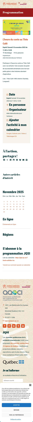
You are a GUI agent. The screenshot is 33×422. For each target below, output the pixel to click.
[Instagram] (9, 326)
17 (7, 206)
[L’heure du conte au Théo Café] (16, 27)
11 (10, 204)
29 (23, 209)
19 (13, 206)
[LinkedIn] (14, 326)
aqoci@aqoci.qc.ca (12, 321)
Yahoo (24, 133)
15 (23, 204)
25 (10, 209)
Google (9, 133)
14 (20, 204)
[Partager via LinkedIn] (10, 160)
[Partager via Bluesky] (20, 160)
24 (7, 209)
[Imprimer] (26, 160)
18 (10, 206)
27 (17, 209)
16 (4, 206)
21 (20, 206)
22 (23, 206)
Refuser (16, 410)
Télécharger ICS (12, 136)
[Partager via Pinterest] (17, 160)
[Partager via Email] (23, 160)
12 (13, 204)
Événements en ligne (9, 224)
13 (17, 204)
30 (4, 212)
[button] (30, 385)
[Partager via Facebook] (4, 160)
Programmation (13, 12)
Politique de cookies (15, 419)
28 (20, 209)
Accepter (16, 405)
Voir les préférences (16, 415)
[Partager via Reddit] (14, 160)
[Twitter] (18, 326)
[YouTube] (23, 326)
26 (13, 209)
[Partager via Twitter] (7, 160)
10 (7, 204)
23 (4, 209)
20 (17, 206)
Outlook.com (16, 133)
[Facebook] (4, 326)
